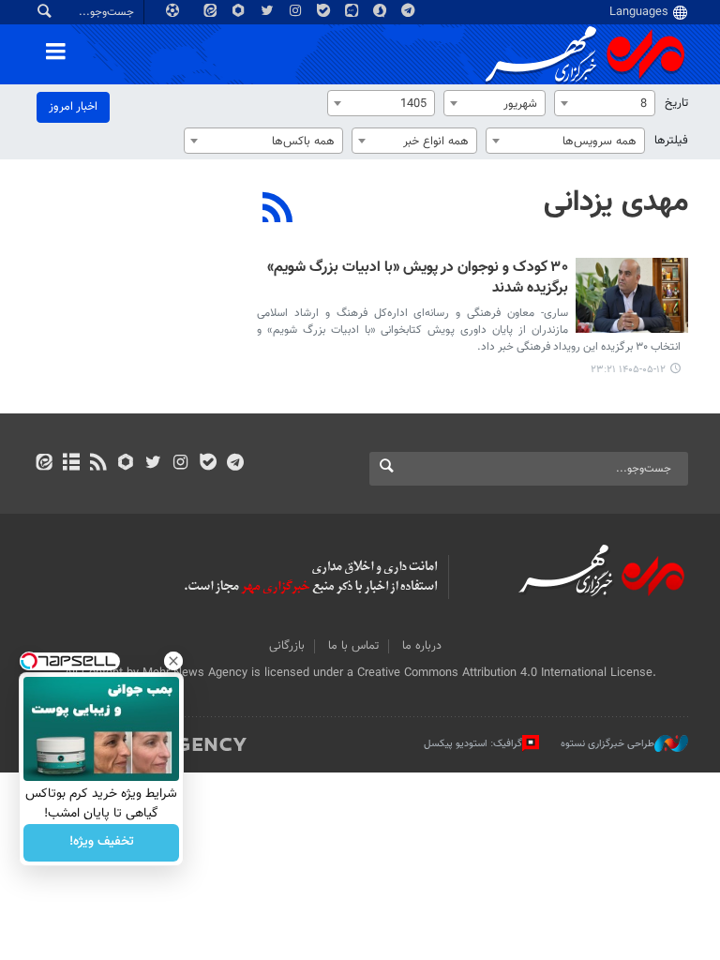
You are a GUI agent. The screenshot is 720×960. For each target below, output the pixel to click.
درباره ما (422, 646)
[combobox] (604, 103)
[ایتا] (43, 464)
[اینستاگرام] (180, 464)
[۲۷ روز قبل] (632, 295)
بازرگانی (287, 646)
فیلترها (671, 140)
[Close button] (173, 661)
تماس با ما (353, 646)
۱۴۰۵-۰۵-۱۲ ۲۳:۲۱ (628, 370)
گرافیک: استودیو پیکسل (473, 744)
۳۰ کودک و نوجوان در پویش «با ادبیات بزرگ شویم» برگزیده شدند (417, 279)
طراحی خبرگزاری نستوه (607, 744)
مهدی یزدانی (616, 202)
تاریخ (676, 103)
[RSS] (278, 210)
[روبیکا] (126, 464)
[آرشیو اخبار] (70, 464)
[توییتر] (153, 464)
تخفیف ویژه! (101, 842)
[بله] (207, 464)
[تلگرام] (235, 464)
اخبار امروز (73, 107)
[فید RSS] (98, 464)
